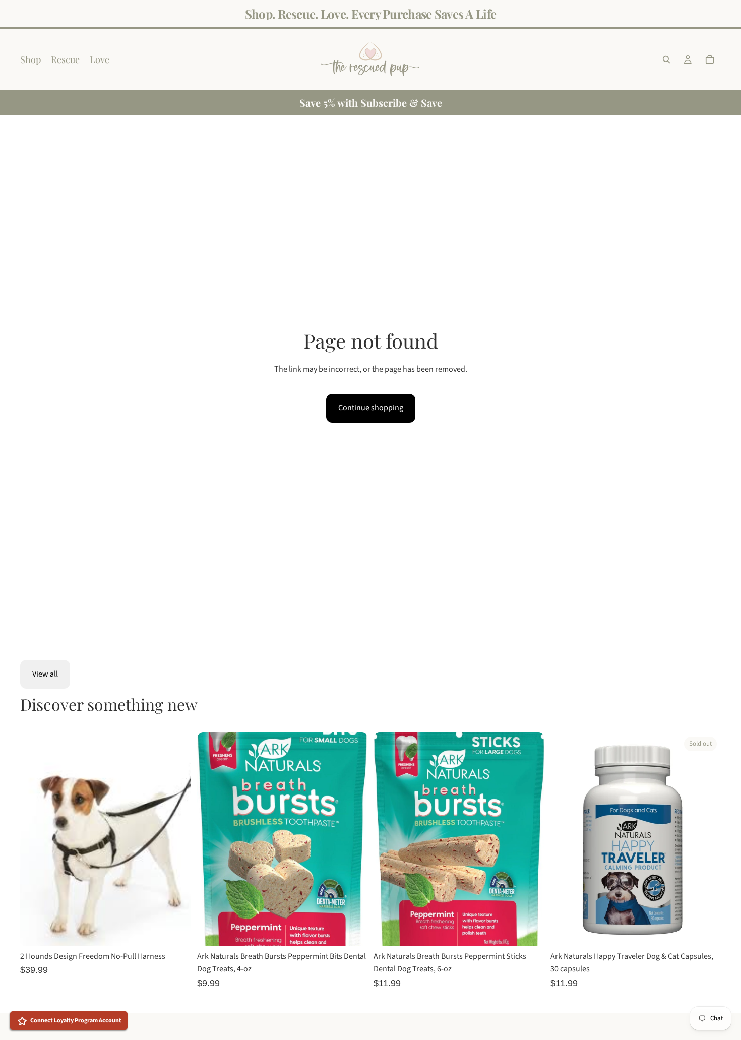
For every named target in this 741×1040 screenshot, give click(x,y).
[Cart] (710, 59)
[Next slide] (176, 839)
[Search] (666, 59)
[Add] (352, 931)
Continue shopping (370, 407)
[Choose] (175, 931)
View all (45, 674)
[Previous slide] (35, 839)
